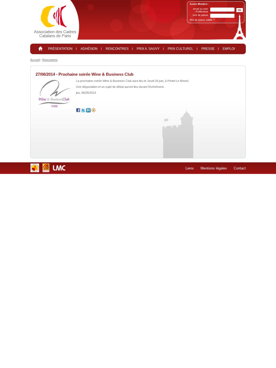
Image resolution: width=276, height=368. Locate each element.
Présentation (60, 49)
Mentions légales (214, 168)
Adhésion (89, 49)
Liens (189, 168)
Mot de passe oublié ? (202, 20)
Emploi (229, 49)
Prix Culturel (180, 49)
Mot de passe (200, 15)
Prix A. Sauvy (148, 49)
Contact (240, 168)
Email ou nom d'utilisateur (200, 10)
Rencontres (117, 49)
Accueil (35, 59)
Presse (208, 49)
